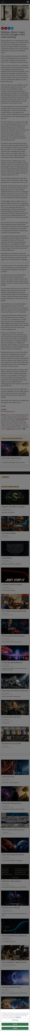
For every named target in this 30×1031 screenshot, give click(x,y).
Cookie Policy (18, 1017)
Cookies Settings (15, 1020)
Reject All (15, 1024)
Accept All (15, 1028)
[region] (15, 1020)
